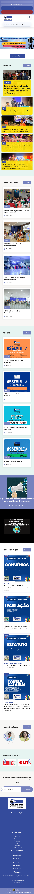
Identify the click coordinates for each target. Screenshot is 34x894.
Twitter (17, 858)
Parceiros (17, 845)
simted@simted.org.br (18, 4)
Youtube (18, 865)
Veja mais (27, 550)
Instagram (18, 862)
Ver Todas (27, 65)
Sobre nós (18, 837)
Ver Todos (27, 333)
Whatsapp (18, 868)
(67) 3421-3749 (18, 2)
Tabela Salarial (17, 8)
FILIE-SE (17, 12)
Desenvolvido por (7, 890)
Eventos (18, 841)
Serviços (18, 843)
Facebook (18, 855)
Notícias (18, 839)
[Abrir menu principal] (29, 17)
